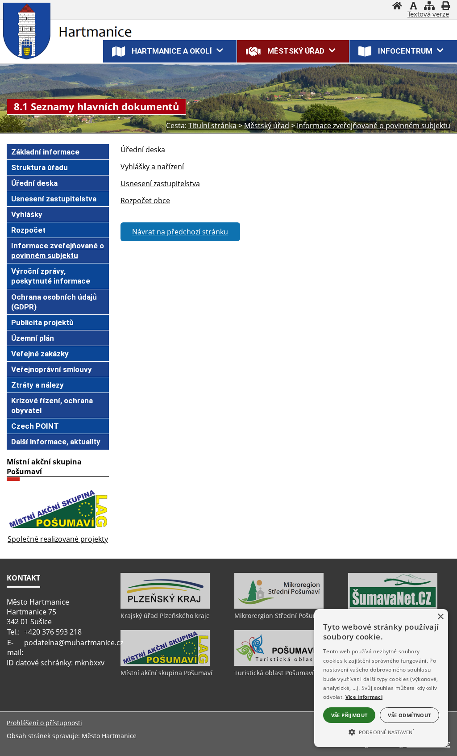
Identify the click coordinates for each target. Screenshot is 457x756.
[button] (381, 731)
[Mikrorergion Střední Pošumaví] (279, 606)
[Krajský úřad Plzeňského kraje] (165, 606)
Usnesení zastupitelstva (160, 183)
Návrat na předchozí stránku (180, 232)
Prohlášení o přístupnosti (44, 722)
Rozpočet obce (145, 200)
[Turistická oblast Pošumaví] (279, 663)
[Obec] (28, 30)
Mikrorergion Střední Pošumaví (280, 615)
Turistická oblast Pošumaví (274, 672)
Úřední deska (142, 150)
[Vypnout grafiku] (413, 6)
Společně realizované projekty (58, 539)
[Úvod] (397, 6)
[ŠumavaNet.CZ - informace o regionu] (392, 606)
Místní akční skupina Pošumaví (166, 672)
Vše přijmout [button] (349, 715)
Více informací (363, 696)
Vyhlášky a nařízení (152, 166)
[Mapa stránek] (429, 6)
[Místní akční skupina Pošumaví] (165, 663)
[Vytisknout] (445, 6)
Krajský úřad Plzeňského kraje (165, 615)
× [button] (440, 617)
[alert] (381, 678)
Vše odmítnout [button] (409, 715)
